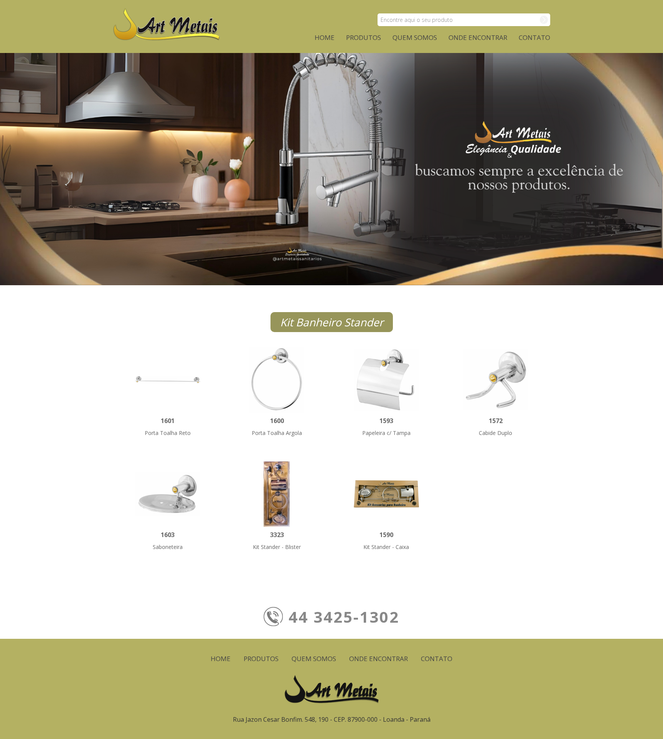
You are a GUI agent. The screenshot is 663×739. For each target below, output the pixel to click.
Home (325, 37)
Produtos (363, 37)
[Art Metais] (166, 23)
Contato (534, 37)
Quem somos (415, 37)
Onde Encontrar (478, 37)
